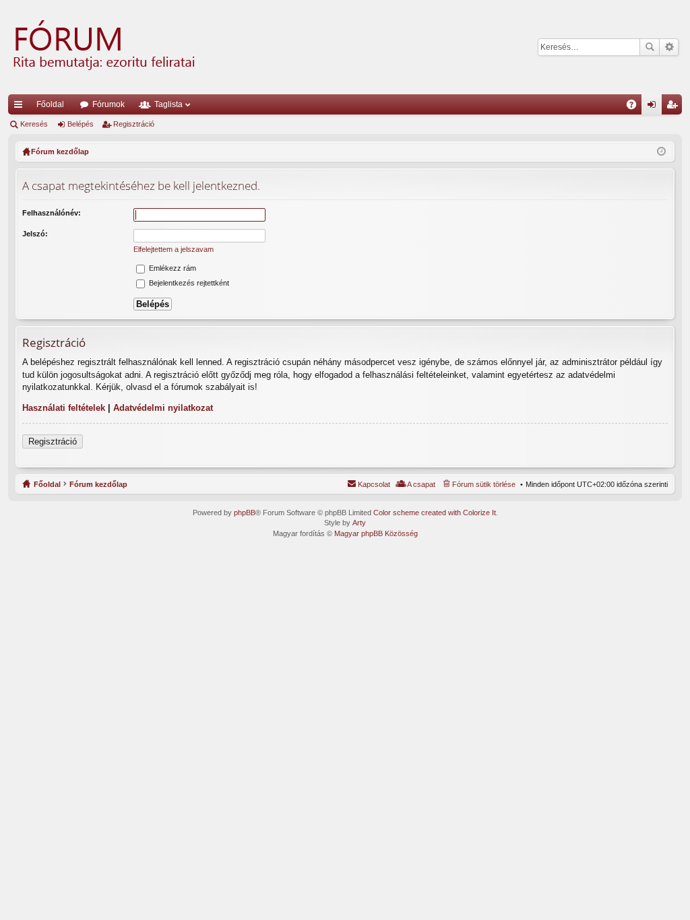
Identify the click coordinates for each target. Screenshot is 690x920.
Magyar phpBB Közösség (376, 533)
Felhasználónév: (51, 213)
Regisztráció (133, 124)
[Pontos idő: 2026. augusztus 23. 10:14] (661, 151)
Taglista (168, 104)
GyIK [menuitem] (635, 107)
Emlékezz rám (171, 268)
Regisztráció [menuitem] (674, 107)
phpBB (244, 512)
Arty (359, 523)
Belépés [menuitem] (654, 107)
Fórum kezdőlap (98, 484)
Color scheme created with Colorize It (434, 512)
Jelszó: (35, 234)
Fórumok (108, 104)
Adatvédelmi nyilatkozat (163, 408)
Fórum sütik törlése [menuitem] (483, 484)
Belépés (80, 124)
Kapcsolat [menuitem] (374, 484)
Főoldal (50, 104)
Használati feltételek (63, 408)
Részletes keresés (669, 47)
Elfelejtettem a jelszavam (173, 249)
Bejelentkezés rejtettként (188, 283)
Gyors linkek (20, 107)
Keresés (649, 47)
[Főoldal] (102, 47)
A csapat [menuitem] (421, 484)
